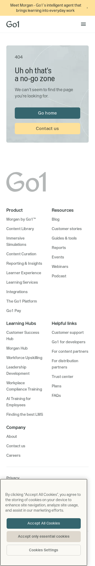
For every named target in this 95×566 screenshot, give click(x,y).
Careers (13, 455)
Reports (59, 247)
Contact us (47, 128)
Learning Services (22, 282)
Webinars (60, 266)
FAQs (56, 395)
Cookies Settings (43, 550)
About (11, 436)
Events (58, 257)
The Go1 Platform (21, 301)
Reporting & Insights (24, 263)
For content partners (70, 351)
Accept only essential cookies (44, 536)
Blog (55, 219)
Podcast (59, 276)
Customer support (68, 332)
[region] (43, 522)
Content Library (20, 228)
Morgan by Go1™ (21, 219)
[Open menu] (83, 24)
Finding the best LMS (24, 414)
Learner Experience (23, 273)
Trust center (62, 376)
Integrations (17, 291)
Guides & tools (64, 238)
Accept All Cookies (43, 523)
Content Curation (21, 254)
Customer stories (67, 228)
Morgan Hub (17, 348)
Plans (56, 386)
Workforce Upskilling (24, 357)
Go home (47, 113)
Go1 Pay (13, 310)
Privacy (13, 478)
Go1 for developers (69, 342)
